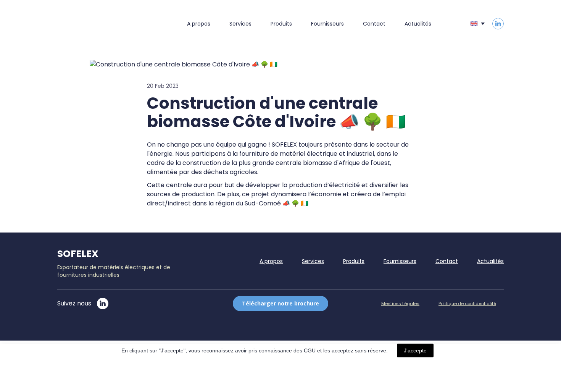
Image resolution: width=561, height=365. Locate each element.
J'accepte (415, 350)
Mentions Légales (400, 303)
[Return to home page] (111, 23)
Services (240, 23)
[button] (498, 23)
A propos (198, 23)
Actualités (418, 23)
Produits (281, 23)
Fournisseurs (327, 23)
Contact (374, 23)
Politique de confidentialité (467, 303)
